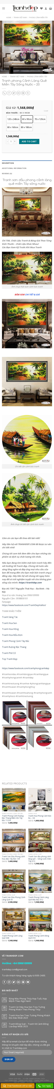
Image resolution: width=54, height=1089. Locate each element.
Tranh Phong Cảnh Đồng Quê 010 (38, 937)
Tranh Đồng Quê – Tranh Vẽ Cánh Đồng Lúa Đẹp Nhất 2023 (29, 1025)
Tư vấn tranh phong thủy (34, 1079)
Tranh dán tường (41, 1080)
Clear (46, 111)
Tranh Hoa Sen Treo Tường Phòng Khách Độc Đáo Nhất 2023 (29, 1016)
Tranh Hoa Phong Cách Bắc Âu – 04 (39, 817)
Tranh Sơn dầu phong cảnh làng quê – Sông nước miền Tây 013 (39, 858)
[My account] (46, 8)
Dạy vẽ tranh (19, 1082)
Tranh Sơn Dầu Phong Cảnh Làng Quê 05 (13, 898)
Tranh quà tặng (26, 1080)
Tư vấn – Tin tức (34, 1082)
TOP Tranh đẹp (11, 1080)
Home (8, 17)
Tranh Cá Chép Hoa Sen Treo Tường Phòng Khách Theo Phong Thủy (27, 1008)
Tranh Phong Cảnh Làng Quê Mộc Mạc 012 (38, 898)
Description (8, 163)
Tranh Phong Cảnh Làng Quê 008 (12, 937)
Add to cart (29, 141)
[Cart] (50, 8)
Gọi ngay (46, 1085)
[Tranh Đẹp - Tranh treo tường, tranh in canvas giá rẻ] (25, 8)
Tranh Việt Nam (20, 17)
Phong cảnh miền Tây (38, 17)
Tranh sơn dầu (14, 1079)
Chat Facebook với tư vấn (19, 1085)
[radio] (13, 119)
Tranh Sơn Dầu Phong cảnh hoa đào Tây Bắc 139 (13, 857)
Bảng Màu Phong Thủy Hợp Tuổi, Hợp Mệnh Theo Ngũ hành (28, 999)
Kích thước (12, 113)
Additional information (14, 168)
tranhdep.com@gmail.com (14, 969)
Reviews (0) (7, 173)
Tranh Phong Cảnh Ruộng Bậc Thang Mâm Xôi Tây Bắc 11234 (12, 818)
